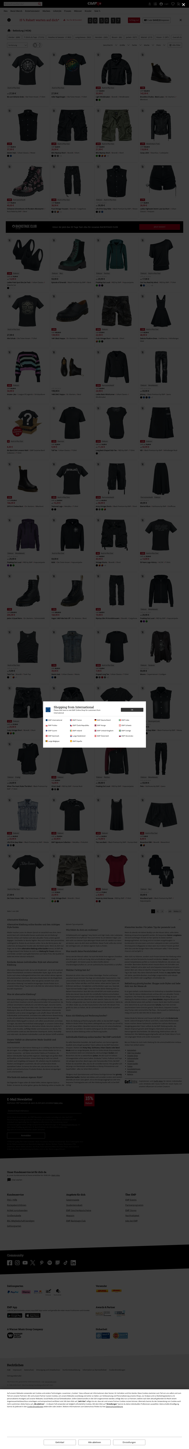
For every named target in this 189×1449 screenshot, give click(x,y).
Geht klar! (59, 1442)
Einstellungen (129, 1442)
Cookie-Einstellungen (35, 1406)
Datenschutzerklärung (114, 1406)
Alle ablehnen (94, 1442)
